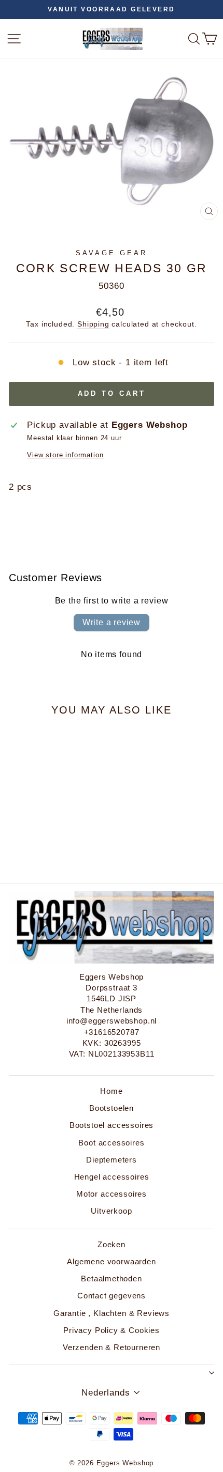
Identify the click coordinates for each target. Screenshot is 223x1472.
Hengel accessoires (111, 1176)
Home (111, 1091)
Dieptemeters (111, 1159)
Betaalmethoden (111, 1278)
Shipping (93, 324)
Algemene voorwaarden (111, 1261)
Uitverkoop (111, 1210)
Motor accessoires (111, 1193)
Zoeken (111, 1244)
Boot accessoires (111, 1142)
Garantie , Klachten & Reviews (111, 1313)
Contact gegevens (111, 1295)
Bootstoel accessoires (111, 1125)
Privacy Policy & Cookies (111, 1330)
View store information (65, 455)
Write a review (111, 622)
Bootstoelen (111, 1108)
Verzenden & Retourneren (111, 1347)
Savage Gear (111, 253)
